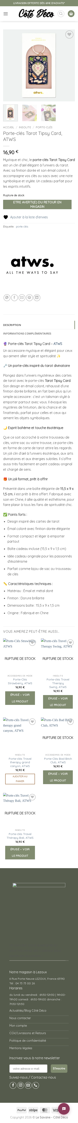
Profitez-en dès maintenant (37, 566)
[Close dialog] (72, 531)
